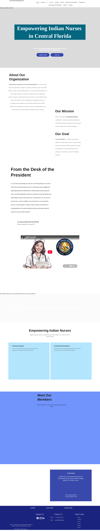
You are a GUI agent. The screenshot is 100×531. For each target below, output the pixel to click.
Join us (57, 55)
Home (37, 2)
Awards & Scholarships (71, 2)
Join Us (51, 2)
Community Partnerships (55, 5)
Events (62, 2)
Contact (65, 5)
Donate (71, 5)
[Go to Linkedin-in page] (43, 518)
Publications (82, 2)
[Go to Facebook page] (37, 518)
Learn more (43, 55)
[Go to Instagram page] (40, 518)
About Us (43, 2)
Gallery (57, 2)
